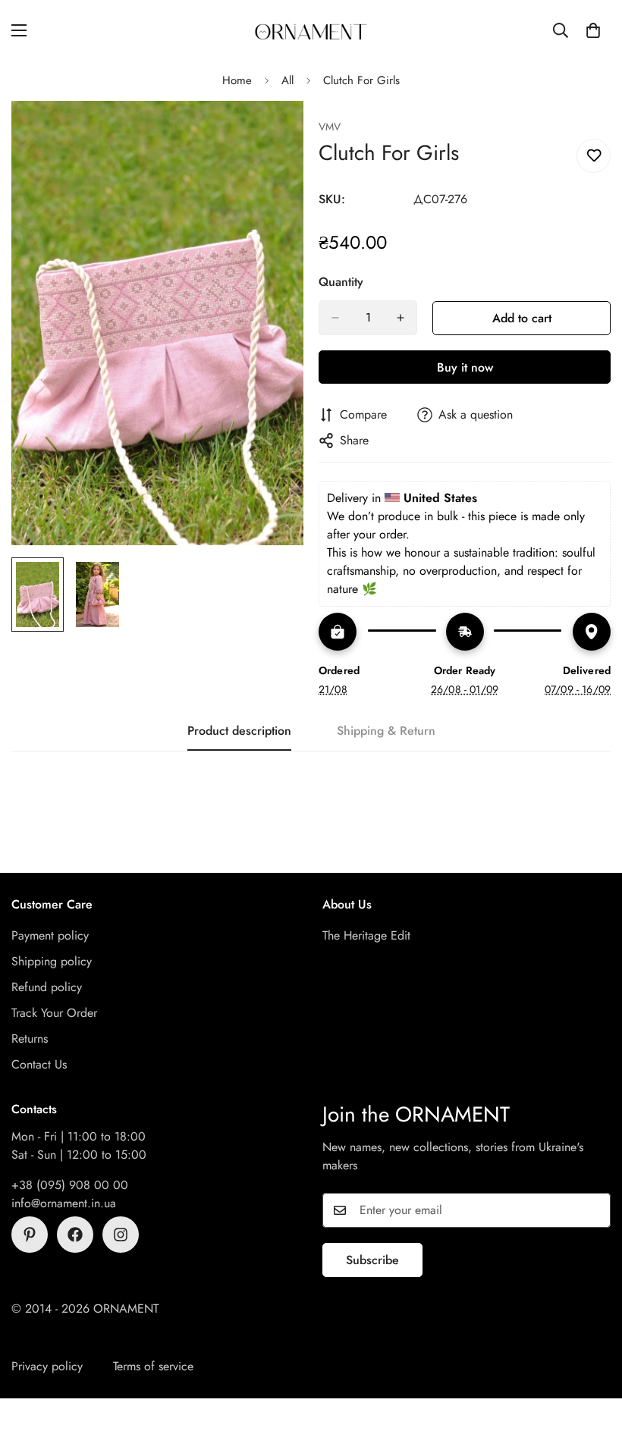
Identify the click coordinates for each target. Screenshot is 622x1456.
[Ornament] (311, 30)
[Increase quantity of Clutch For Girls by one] (400, 317)
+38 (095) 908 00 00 (69, 1185)
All (287, 80)
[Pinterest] (29, 1234)
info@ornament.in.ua (63, 1203)
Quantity (341, 281)
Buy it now (465, 367)
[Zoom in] (271, 133)
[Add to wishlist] (593, 156)
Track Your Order (54, 1012)
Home (237, 80)
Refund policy (46, 987)
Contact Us (39, 1064)
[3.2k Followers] (120, 1234)
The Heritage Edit (366, 935)
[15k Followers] (75, 1234)
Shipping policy (51, 961)
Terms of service (153, 1366)
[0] (593, 30)
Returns (29, 1038)
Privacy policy (47, 1366)
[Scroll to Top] (592, 1373)
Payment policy (50, 935)
